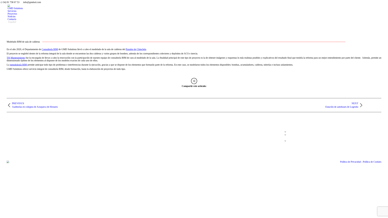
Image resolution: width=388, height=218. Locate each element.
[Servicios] (241, 132)
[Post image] (10, 133)
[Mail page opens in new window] (309, 133)
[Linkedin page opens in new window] (304, 133)
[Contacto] (241, 139)
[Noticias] (241, 138)
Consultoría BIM (50, 49)
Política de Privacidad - (351, 161)
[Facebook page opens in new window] (295, 133)
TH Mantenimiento (16, 57)
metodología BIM (18, 64)
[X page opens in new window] (299, 133)
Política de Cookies (371, 161)
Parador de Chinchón (136, 49)
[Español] (241, 141)
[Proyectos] (241, 135)
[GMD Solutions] (241, 130)
